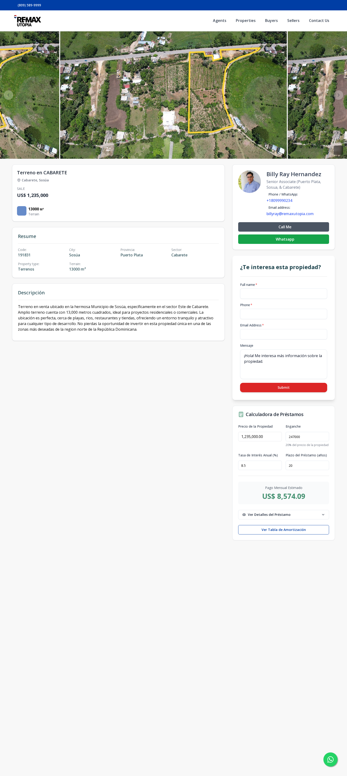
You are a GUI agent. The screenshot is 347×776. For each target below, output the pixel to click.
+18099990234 (279, 200)
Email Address (252, 325)
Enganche (293, 426)
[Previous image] (8, 95)
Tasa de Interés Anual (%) (258, 455)
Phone (246, 305)
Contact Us (319, 20)
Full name (248, 284)
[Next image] (338, 95)
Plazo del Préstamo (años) (306, 455)
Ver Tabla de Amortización (284, 529)
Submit (284, 387)
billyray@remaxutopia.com (290, 213)
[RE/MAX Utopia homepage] (27, 20)
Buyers (271, 20)
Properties (246, 20)
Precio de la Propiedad (255, 426)
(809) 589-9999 (29, 5)
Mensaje (246, 345)
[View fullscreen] (338, 150)
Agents (219, 20)
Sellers (293, 20)
